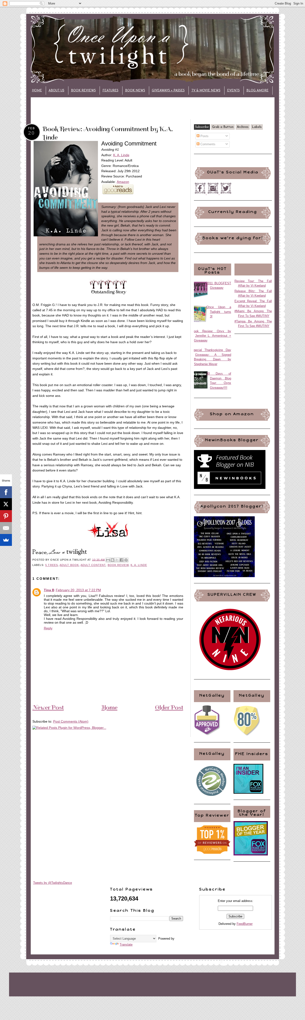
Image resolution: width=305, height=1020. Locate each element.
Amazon (123, 182)
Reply (48, 628)
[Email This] (108, 560)
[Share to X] (117, 560)
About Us (56, 90)
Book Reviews (83, 90)
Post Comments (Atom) (70, 721)
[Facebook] (6, 492)
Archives (243, 127)
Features (110, 90)
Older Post (169, 707)
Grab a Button (223, 127)
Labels (257, 127)
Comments (207, 144)
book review (118, 565)
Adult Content (93, 565)
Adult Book (69, 565)
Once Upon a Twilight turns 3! (218, 311)
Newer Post (48, 707)
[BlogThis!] (112, 560)
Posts (203, 136)
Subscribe (202, 127)
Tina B (49, 590)
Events (233, 90)
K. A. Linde (121, 155)
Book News (135, 90)
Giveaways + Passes (168, 90)
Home (37, 90)
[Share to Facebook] (121, 560)
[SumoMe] (6, 540)
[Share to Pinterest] (126, 560)
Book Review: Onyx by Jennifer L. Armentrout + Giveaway (211, 335)
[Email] (6, 528)
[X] (6, 504)
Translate (126, 944)
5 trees (51, 565)
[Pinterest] (6, 516)
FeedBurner (245, 924)
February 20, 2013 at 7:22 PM (78, 590)
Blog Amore (257, 90)
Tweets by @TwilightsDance (52, 883)
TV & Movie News (205, 90)
